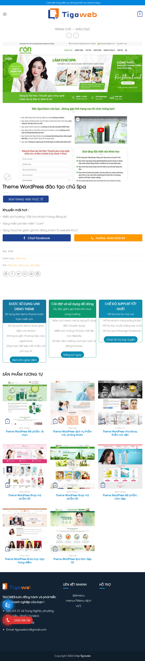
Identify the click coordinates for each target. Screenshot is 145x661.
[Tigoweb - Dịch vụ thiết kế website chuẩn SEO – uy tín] (72, 14)
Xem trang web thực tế (25, 199)
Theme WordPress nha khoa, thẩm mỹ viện (120, 433)
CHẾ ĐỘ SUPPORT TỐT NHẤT (120, 306)
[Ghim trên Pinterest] (31, 274)
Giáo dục (83, 29)
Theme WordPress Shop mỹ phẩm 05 (24, 496)
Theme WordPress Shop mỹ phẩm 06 (72, 496)
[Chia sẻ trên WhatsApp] (6, 274)
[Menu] (5, 14)
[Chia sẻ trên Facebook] (12, 274)
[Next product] (69, 35)
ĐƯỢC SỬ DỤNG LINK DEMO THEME (24, 306)
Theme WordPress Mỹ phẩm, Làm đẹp (120, 496)
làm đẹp (35, 265)
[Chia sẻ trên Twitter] (19, 274)
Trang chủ (63, 29)
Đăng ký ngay (72, 354)
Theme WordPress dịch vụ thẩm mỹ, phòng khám (72, 433)
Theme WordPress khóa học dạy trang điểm (24, 560)
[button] (7, 177)
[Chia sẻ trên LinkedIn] (38, 274)
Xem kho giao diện (24, 360)
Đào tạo (12, 265)
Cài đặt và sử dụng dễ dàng (72, 304)
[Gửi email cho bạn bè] (25, 274)
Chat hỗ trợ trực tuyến (120, 339)
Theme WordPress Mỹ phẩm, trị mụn (25, 433)
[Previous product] (76, 35)
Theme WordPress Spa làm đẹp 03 (72, 560)
